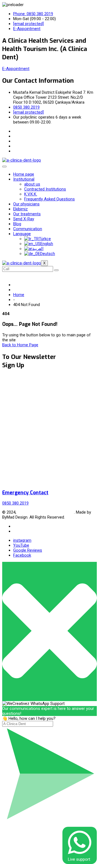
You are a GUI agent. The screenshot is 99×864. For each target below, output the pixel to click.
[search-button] (56, 270)
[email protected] (28, 23)
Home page (23, 174)
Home (18, 294)
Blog (17, 223)
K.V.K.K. (30, 194)
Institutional (23, 179)
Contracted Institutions (45, 189)
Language (22, 233)
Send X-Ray (23, 218)
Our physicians (26, 204)
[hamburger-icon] (4, 166)
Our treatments (27, 213)
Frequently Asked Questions (49, 199)
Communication (27, 228)
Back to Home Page (20, 344)
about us (32, 184)
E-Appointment (15, 68)
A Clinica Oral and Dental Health (45, 512)
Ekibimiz (20, 208)
